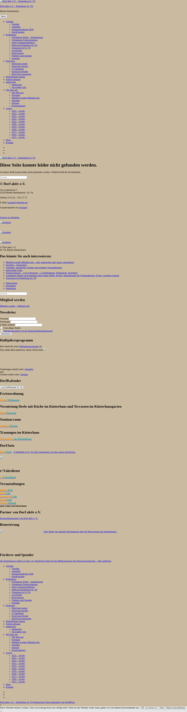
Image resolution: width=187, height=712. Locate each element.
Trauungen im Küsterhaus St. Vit (21, 278)
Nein (162, 708)
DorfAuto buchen (20, 66)
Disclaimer (11, 286)
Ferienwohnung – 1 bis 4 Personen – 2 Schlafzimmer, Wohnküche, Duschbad (41, 273)
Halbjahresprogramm (29, 346)
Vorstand (16, 95)
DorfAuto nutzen (19, 63)
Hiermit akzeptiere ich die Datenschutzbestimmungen (28, 331)
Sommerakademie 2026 (22, 29)
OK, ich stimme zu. (149, 708)
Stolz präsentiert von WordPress (60, 702)
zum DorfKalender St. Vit (11, 387)
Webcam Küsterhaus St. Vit (24, 45)
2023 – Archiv (18, 116)
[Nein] (1, 711)
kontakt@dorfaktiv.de (18, 202)
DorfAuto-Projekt (20, 71)
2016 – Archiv (18, 134)
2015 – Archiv (18, 137)
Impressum (11, 288)
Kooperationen (18, 106)
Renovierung (18, 53)
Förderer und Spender (22, 56)
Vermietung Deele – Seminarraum (27, 37)
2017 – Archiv (18, 132)
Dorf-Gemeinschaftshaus (23, 42)
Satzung (15, 103)
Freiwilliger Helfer (12, 328)
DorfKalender (18, 32)
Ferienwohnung (13, 79)
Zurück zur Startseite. (10, 217)
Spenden (16, 58)
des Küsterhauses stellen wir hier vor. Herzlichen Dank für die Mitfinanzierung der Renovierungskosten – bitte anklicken (55, 561)
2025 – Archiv (18, 111)
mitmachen (11, 82)
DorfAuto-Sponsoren (21, 74)
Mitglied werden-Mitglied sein (26, 98)
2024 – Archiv (18, 113)
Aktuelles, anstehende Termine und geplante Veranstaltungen (34, 267)
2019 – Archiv (18, 127)
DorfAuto (10, 61)
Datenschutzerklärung (175, 708)
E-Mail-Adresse (7, 325)
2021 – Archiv (18, 121)
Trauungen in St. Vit (21, 48)
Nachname (5, 321)
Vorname (4, 318)
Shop (8, 140)
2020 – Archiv (18, 124)
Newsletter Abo (19, 87)
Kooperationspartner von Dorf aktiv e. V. (19, 518)
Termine (9, 21)
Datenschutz (11, 283)
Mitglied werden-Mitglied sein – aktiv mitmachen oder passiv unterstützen (40, 262)
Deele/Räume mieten (15, 77)
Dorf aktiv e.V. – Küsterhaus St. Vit (16, 6)
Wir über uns (12, 90)
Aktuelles (16, 27)
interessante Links (14, 270)
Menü (3, 16)
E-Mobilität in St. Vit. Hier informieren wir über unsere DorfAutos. (45, 452)
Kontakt (9, 142)
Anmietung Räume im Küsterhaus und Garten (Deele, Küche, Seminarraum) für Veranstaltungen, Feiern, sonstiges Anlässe (62, 275)
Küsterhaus (11, 34)
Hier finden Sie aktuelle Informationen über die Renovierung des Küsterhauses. (80, 531)
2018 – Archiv (18, 129)
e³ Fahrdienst (18, 69)
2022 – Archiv (18, 119)
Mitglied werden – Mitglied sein (15, 306)
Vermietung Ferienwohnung (25, 40)
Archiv (9, 108)
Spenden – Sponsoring (16, 265)
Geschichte (17, 50)
